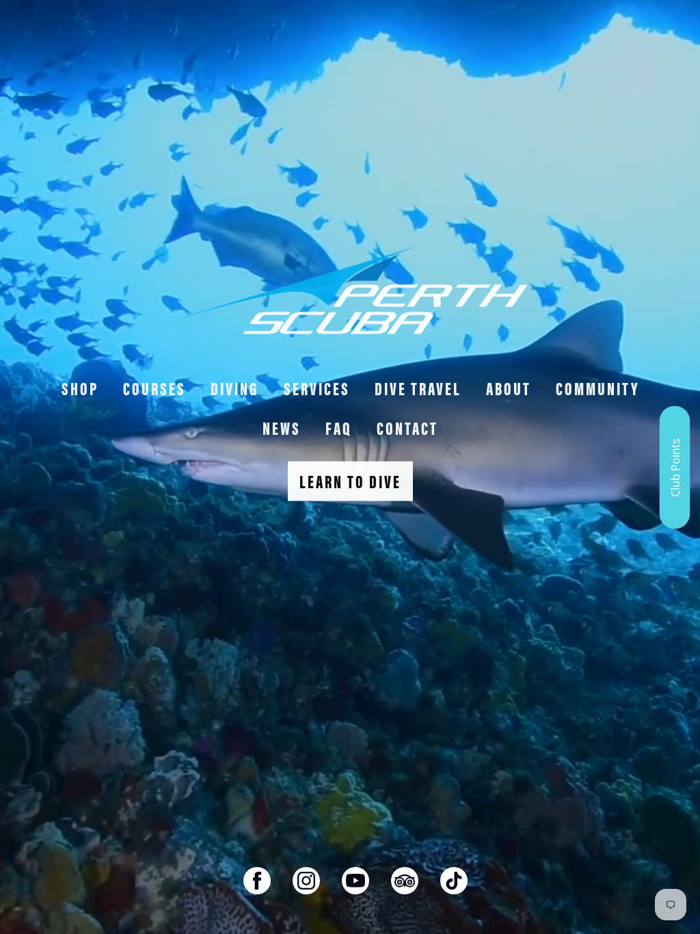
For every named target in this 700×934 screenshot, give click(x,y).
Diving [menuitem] (235, 388)
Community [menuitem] (597, 388)
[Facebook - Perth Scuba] (257, 880)
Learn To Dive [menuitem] (350, 481)
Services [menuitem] (317, 388)
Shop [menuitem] (80, 388)
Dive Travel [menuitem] (418, 388)
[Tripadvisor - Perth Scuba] (404, 880)
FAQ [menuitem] (338, 427)
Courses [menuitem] (154, 388)
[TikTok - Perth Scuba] (454, 880)
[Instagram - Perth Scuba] (306, 880)
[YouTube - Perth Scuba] (355, 880)
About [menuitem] (508, 388)
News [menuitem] (281, 427)
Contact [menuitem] (407, 427)
